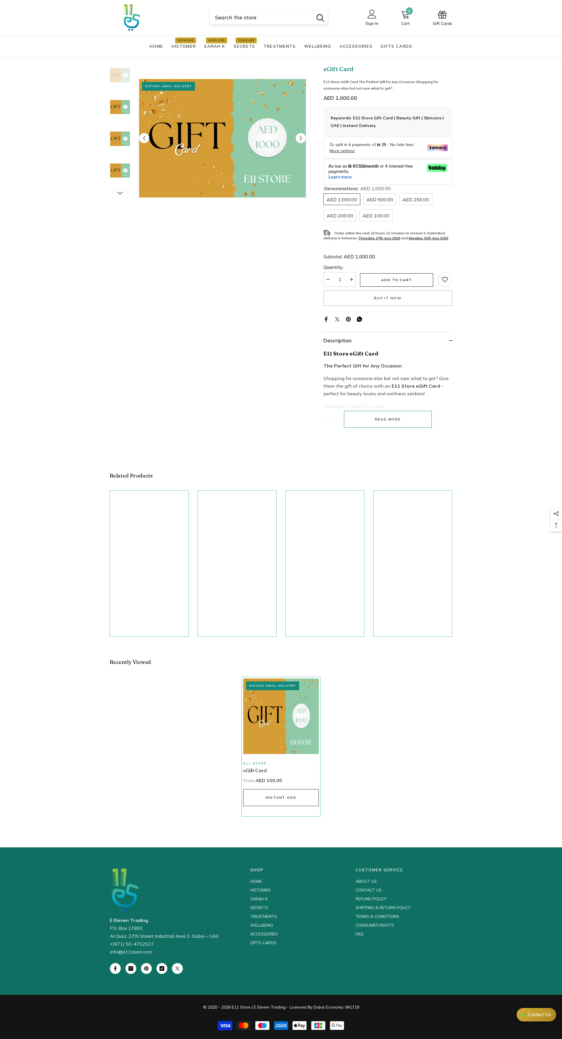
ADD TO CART (396, 280)
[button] (144, 138)
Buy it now (387, 298)
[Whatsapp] (359, 319)
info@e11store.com (131, 952)
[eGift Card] (281, 716)
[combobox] (261, 18)
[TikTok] (161, 968)
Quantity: (333, 267)
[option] (222, 138)
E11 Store (255, 763)
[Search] (269, 18)
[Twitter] (337, 319)
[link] (445, 279)
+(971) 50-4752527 (132, 944)
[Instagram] (130, 968)
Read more (388, 419)
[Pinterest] (348, 319)
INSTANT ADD (281, 797)
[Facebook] (326, 319)
